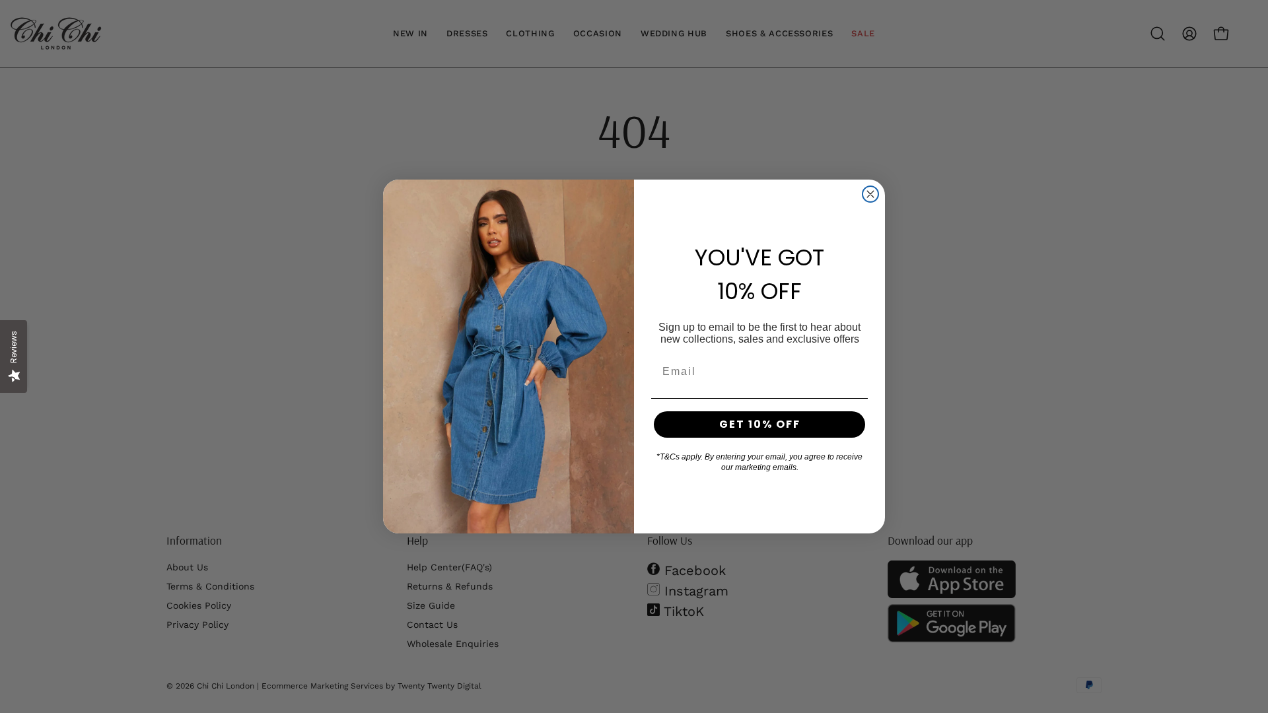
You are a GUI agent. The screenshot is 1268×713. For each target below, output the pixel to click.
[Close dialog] (870, 194)
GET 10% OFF (759, 424)
